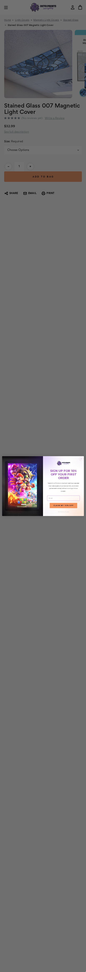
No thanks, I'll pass (63, 512)
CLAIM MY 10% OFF (63, 505)
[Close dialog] (81, 459)
